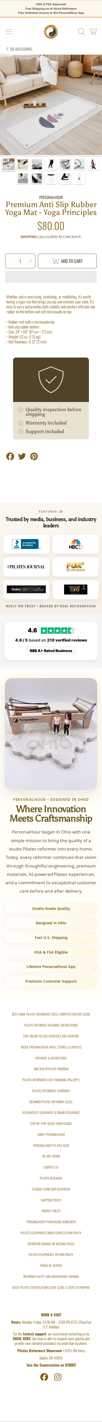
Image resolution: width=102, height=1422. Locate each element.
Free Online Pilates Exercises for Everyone (51, 1036)
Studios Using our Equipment (51, 1189)
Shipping (29, 237)
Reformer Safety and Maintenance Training (51, 1276)
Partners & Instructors (51, 1058)
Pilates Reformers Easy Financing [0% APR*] (51, 1079)
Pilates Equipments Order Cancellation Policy (51, 1232)
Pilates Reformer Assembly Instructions (51, 1025)
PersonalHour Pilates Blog (51, 1145)
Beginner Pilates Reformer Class (51, 1101)
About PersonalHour (51, 1134)
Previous (5, 104)
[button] (8, 31)
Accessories (21, 49)
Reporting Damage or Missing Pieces (51, 1243)
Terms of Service (51, 1265)
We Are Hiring (51, 1156)
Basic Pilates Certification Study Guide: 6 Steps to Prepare (51, 1287)
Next (96, 104)
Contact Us (51, 1167)
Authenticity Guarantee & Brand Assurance (51, 1112)
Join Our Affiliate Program (51, 1068)
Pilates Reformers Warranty (51, 1090)
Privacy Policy (51, 1210)
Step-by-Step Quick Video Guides (51, 1123)
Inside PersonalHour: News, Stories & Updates (51, 1047)
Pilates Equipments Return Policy (51, 1254)
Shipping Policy (51, 1200)
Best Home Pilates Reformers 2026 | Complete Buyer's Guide (51, 1014)
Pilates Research (51, 1178)
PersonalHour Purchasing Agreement (51, 1221)
